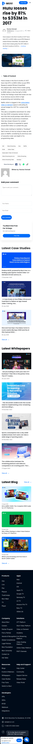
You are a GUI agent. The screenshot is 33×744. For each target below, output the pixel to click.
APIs (3, 696)
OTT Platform (21, 622)
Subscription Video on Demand (10, 153)
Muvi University (7, 650)
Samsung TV (21, 597)
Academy (20, 633)
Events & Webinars (8, 672)
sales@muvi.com (9, 722)
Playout (4, 592)
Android (19, 583)
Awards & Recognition (9, 636)
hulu (19, 146)
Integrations (6, 711)
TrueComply (6, 595)
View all (4, 339)
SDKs (3, 700)
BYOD (4, 704)
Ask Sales (5, 658)
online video (11, 149)
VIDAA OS (20, 611)
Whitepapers (6, 675)
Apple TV (20, 590)
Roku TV (19, 608)
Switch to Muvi (7, 686)
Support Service (22, 675)
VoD (3, 146)
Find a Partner (6, 633)
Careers (4, 626)
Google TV (20, 594)
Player (4, 606)
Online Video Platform (24, 648)
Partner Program (7, 629)
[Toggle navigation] (30, 2)
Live (3, 584)
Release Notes (21, 679)
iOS (18, 587)
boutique (19, 159)
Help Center (20, 668)
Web (18, 579)
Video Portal (21, 682)
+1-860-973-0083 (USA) (12, 726)
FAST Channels (21, 651)
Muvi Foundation (7, 647)
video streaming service (8, 156)
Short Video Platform (23, 626)
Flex (3, 588)
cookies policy (5, 742)
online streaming (22, 156)
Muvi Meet (5, 599)
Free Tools (5, 682)
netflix (25, 146)
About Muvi (5, 622)
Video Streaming (11, 146)
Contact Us (5, 654)
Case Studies (6, 679)
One (3, 581)
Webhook (5, 707)
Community (20, 672)
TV (3, 602)
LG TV (19, 601)
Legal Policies (6, 643)
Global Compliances (8, 640)
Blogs (3, 668)
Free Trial (23, 2)
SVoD (3, 149)
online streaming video (8, 159)
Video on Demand (23, 629)
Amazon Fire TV (22, 604)
